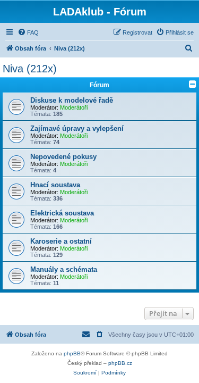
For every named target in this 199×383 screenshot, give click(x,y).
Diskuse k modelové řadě (71, 100)
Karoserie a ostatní (61, 241)
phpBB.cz (120, 363)
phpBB (72, 353)
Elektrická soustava (62, 213)
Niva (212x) (30, 68)
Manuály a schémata (63, 269)
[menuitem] (28, 32)
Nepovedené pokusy (63, 157)
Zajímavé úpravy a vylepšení (77, 128)
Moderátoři (74, 107)
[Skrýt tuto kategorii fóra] (192, 84)
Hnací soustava (55, 185)
